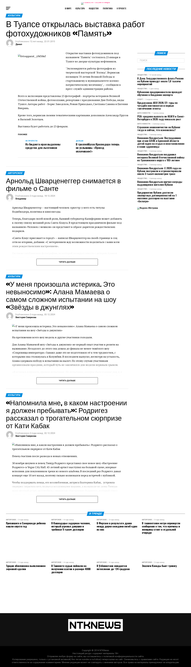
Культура (80, 8)
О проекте (121, 8)
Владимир (21, 198)
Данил (19, 44)
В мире (68, 8)
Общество (94, 8)
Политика (108, 8)
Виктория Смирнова (26, 317)
